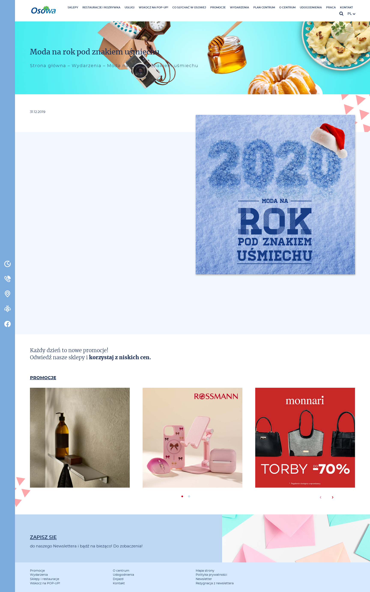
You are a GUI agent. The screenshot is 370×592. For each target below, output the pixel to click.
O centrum (287, 7)
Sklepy (73, 7)
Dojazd (118, 579)
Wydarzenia (239, 7)
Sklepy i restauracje (44, 579)
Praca (331, 7)
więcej (80, 456)
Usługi (129, 7)
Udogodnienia (311, 7)
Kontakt (346, 7)
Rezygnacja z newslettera (215, 583)
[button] (182, 496)
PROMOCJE (43, 378)
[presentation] (320, 497)
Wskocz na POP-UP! (153, 7)
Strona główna (48, 66)
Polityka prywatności (211, 574)
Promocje (218, 7)
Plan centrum (264, 7)
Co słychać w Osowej (189, 7)
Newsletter (204, 579)
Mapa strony (205, 570)
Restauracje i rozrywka (101, 7)
